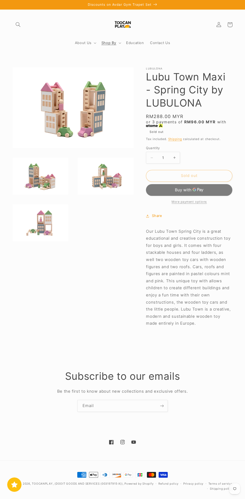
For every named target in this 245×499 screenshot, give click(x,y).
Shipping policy (221, 488)
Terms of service (220, 483)
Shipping (175, 139)
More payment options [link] (189, 202)
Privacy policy (193, 483)
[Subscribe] (161, 406)
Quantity (153, 148)
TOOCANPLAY (42, 483)
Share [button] (157, 216)
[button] (18, 24)
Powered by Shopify (138, 483)
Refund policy (168, 483)
